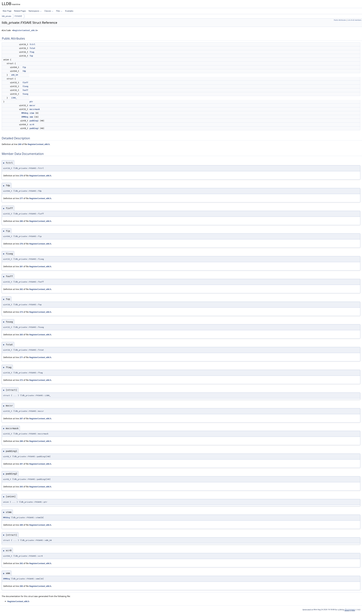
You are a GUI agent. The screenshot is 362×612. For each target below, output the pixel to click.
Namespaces (34, 11)
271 (21, 357)
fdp (24, 71)
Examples (69, 11)
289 (21, 525)
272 (21, 380)
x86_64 (14, 75)
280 (21, 221)
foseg (25, 94)
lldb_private (6, 16)
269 (19, 144)
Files (58, 11)
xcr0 (32, 124)
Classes (47, 11)
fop (31, 56)
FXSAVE (18, 16)
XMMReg (24, 117)
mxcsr (32, 105)
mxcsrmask (35, 109)
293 (21, 486)
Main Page (7, 11)
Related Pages (20, 11)
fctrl (32, 44)
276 (21, 243)
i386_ (14, 98)
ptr (31, 101)
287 (21, 418)
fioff (25, 82)
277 (21, 198)
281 (21, 266)
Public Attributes (340, 20)
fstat (32, 48)
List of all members (354, 20)
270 (21, 175)
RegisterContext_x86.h (25, 30)
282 (21, 289)
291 (21, 463)
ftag (32, 52)
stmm (32, 113)
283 (21, 334)
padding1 (34, 121)
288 (21, 441)
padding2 (34, 128)
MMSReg (24, 113)
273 (21, 312)
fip (24, 67)
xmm (31, 117)
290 (21, 586)
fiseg (25, 86)
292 (21, 563)
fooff (25, 90)
